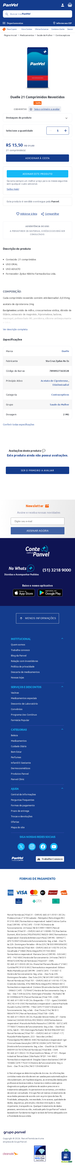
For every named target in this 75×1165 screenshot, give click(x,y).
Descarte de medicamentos (25, 672)
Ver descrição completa (15, 329)
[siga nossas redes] (21, 846)
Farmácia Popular (20, 720)
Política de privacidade (22, 666)
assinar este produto (38, 173)
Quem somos (18, 644)
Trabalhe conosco (20, 650)
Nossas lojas (17, 677)
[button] (37, 117)
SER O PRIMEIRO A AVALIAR (37, 470)
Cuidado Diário (19, 746)
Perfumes (16, 757)
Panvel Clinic (17, 779)
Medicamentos (27, 35)
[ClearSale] (11, 1153)
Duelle (65, 351)
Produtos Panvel (20, 773)
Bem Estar (16, 751)
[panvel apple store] (24, 592)
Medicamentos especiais (24, 698)
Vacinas (15, 692)
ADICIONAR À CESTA (37, 158)
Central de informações (23, 794)
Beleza (14, 735)
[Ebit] (40, 1153)
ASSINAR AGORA (38, 530)
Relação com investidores (24, 661)
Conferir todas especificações (18, 424)
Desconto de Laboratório (24, 703)
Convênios (16, 709)
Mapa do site (18, 827)
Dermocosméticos (20, 768)
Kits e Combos (26, 29)
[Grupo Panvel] (14, 1132)
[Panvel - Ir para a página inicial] (30, 5)
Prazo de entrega (20, 810)
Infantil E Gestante (21, 762)
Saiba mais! (13, 189)
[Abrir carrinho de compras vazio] (70, 5)
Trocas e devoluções (21, 816)
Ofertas (15, 821)
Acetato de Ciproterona (54, 380)
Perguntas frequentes (22, 799)
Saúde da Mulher (45, 35)
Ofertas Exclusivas (41, 29)
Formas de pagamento (23, 805)
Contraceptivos (63, 35)
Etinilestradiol (61, 384)
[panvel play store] (50, 592)
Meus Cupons (12, 29)
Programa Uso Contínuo (24, 714)
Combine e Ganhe (57, 29)
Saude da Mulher (59, 404)
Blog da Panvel (18, 655)
